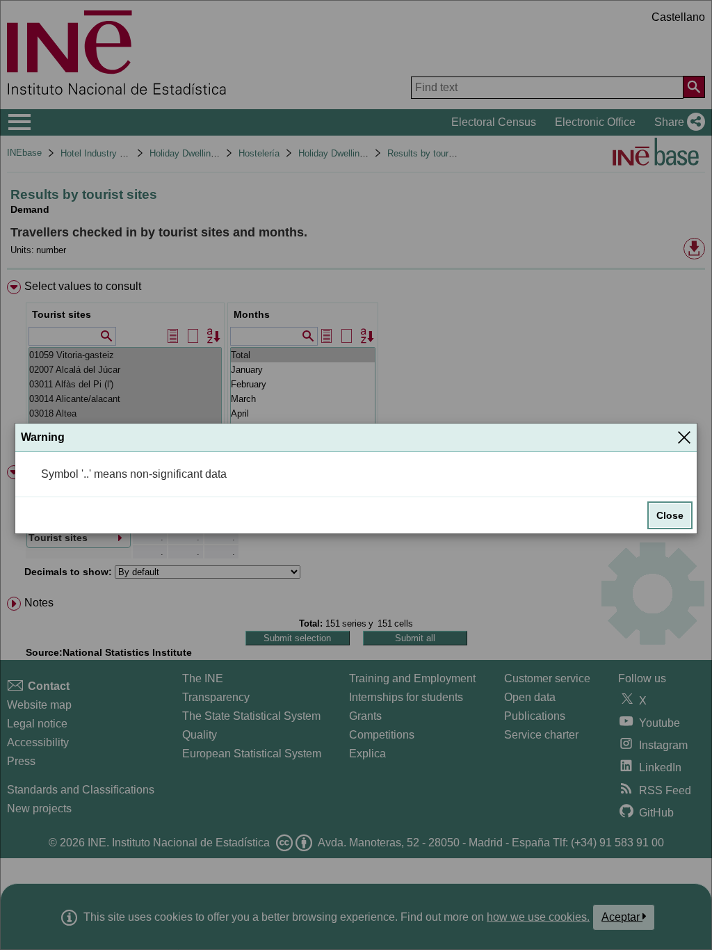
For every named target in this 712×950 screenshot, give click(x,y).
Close (669, 515)
